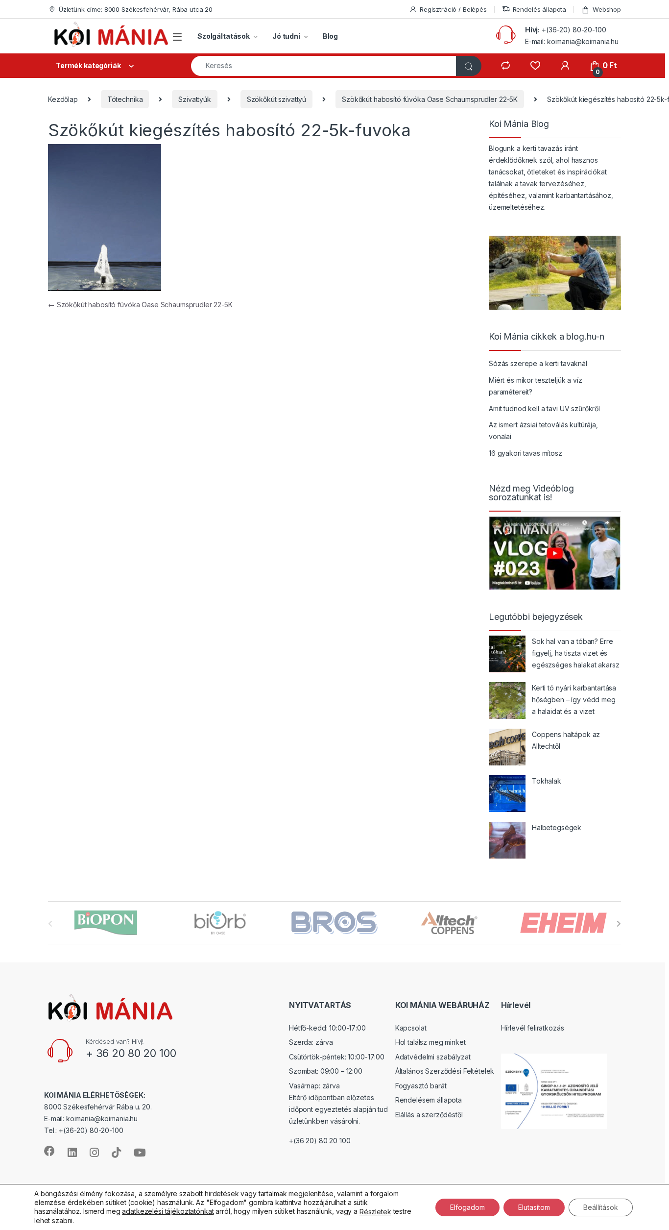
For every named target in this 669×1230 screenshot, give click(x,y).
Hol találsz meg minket (430, 1042)
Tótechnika (125, 99)
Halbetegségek (556, 827)
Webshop (607, 9)
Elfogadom (467, 1207)
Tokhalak (546, 781)
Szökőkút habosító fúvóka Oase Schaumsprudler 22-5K (430, 99)
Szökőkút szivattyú (276, 99)
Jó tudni (286, 36)
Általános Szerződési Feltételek (445, 1071)
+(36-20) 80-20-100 (574, 29)
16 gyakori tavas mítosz (525, 453)
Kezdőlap (63, 99)
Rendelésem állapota (428, 1100)
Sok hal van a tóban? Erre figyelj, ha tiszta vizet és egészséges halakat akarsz (576, 653)
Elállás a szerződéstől (429, 1114)
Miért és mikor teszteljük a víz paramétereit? (535, 386)
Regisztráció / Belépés (453, 9)
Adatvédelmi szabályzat (433, 1057)
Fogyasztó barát (421, 1086)
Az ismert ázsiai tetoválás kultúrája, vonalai (543, 430)
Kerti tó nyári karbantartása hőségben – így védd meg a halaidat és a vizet (574, 699)
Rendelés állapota (540, 9)
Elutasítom (534, 1207)
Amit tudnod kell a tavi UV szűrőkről (544, 408)
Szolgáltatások (223, 36)
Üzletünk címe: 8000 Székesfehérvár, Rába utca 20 (136, 9)
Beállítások (600, 1207)
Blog (330, 36)
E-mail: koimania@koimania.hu (572, 41)
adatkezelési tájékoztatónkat (168, 1211)
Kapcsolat (411, 1028)
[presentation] (619, 923)
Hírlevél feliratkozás (532, 1028)
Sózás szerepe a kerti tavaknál (538, 363)
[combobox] (323, 66)
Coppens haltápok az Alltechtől (566, 740)
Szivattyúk (194, 99)
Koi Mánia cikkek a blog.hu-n (546, 336)
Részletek (375, 1211)
